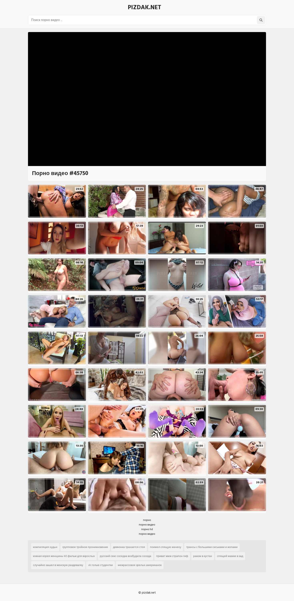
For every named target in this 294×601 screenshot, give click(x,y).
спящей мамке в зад (230, 556)
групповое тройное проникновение (85, 547)
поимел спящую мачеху (165, 547)
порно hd (147, 529)
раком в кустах (202, 556)
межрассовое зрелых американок (140, 565)
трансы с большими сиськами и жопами (212, 547)
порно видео (147, 524)
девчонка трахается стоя (129, 547)
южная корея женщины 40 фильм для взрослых (64, 556)
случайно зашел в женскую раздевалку (58, 565)
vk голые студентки (100, 565)
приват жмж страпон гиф (172, 556)
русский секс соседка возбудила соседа (125, 556)
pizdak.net (144, 7)
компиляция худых (45, 547)
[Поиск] (261, 20)
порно (147, 520)
